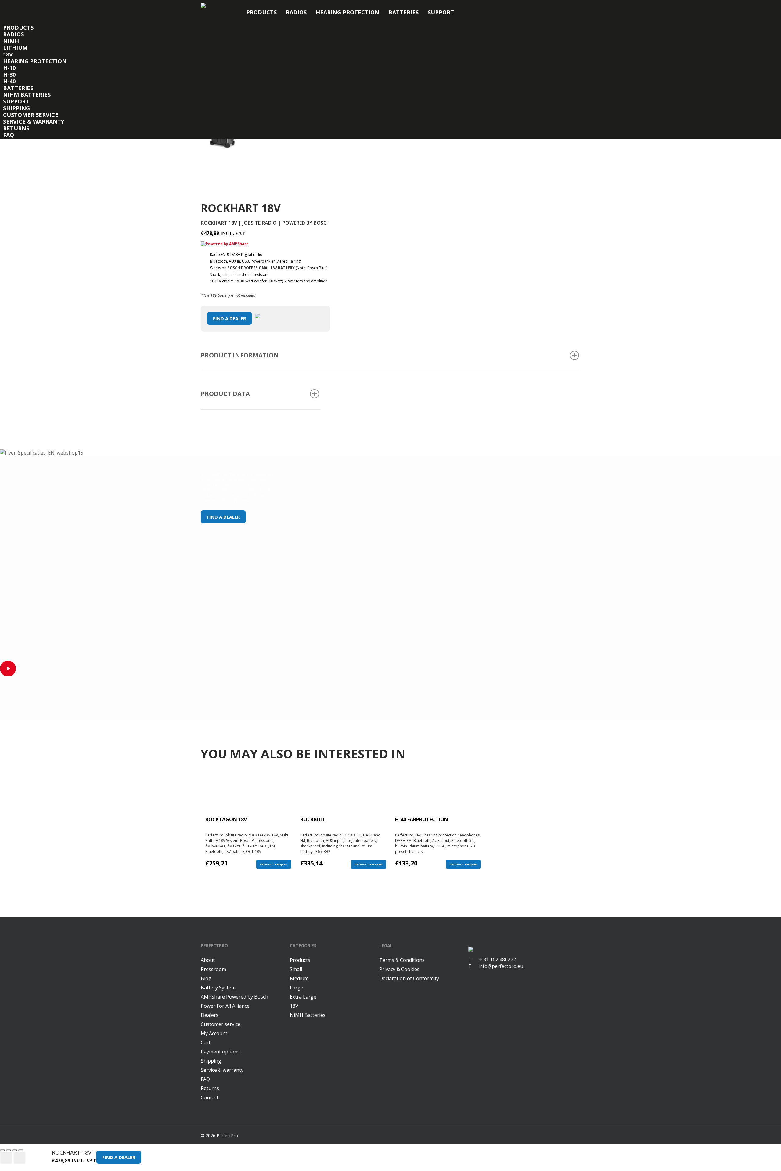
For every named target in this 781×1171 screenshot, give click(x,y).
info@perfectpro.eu (500, 966)
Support (441, 12)
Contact (209, 1097)
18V (8, 54)
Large (296, 987)
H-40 (9, 81)
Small (296, 969)
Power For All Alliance (225, 1005)
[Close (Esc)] (2, 1150)
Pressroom (213, 969)
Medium (299, 978)
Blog (206, 978)
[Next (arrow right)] (19, 1158)
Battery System (218, 987)
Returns (16, 128)
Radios (296, 12)
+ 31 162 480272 (494, 959)
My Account (214, 1033)
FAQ (8, 135)
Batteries (403, 12)
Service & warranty (33, 121)
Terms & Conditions (402, 960)
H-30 (9, 74)
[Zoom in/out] (20, 1150)
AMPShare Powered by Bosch (234, 996)
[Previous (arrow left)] (6, 1158)
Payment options (220, 1051)
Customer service (30, 114)
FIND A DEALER (229, 318)
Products (261, 12)
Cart (206, 1042)
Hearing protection (347, 12)
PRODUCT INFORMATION (240, 355)
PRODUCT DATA (225, 394)
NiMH (11, 41)
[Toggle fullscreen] (14, 1150)
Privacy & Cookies (399, 969)
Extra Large (303, 996)
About (208, 960)
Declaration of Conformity (409, 978)
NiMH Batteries (308, 1015)
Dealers (209, 1015)
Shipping (16, 108)
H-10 (9, 67)
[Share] (8, 1150)
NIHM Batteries (27, 94)
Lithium (15, 47)
